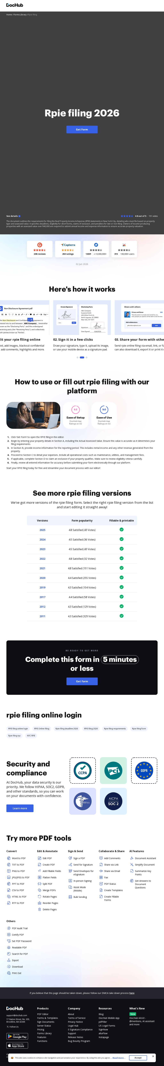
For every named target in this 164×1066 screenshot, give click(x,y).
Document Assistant (145, 858)
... (118, 1058)
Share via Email (112, 871)
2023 (42, 549)
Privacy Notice (75, 1021)
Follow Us (14, 1026)
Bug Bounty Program (79, 1040)
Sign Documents (45, 1021)
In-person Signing (82, 880)
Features (41, 1037)
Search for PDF (20, 953)
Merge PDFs (49, 890)
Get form (82, 681)
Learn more (20, 808)
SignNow (103, 1029)
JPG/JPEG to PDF (20, 877)
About (71, 1014)
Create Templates (113, 890)
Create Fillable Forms (111, 898)
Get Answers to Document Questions (143, 884)
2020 (42, 578)
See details (12, 216)
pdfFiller (103, 1021)
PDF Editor (42, 1014)
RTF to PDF (18, 903)
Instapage (104, 1037)
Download (17, 966)
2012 (42, 606)
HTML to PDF (19, 896)
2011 (42, 616)
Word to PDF (19, 858)
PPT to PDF (18, 883)
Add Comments (112, 858)
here (131, 993)
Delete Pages (50, 909)
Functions (42, 1040)
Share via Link (111, 864)
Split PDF (47, 883)
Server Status (44, 1025)
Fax (106, 877)
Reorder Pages (50, 903)
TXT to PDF (18, 864)
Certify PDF (18, 934)
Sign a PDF (79, 858)
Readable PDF (19, 947)
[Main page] (14, 5)
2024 (42, 539)
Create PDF (49, 864)
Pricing (40, 1029)
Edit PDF (47, 858)
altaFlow (103, 1033)
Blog (101, 1014)
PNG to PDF (18, 871)
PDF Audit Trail (20, 928)
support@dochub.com (16, 1015)
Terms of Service (77, 1017)
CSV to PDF (18, 890)
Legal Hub (73, 1025)
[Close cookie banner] (153, 1056)
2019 (42, 587)
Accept (138, 1058)
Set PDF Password (21, 941)
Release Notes (75, 1037)
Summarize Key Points (143, 873)
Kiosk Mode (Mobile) (80, 889)
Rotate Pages (50, 896)
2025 (42, 530)
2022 (42, 558)
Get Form (82, 129)
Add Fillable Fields (52, 871)
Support (72, 1033)
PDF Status (110, 883)
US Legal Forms (107, 1025)
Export (15, 960)
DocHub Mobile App (109, 1017)
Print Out (16, 973)
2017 (42, 597)
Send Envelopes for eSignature (84, 873)
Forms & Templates (47, 1017)
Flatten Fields (50, 877)
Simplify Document (145, 864)
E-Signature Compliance (80, 1029)
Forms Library (44, 1033)
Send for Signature (83, 864)
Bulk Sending (80, 896)
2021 (42, 568)
